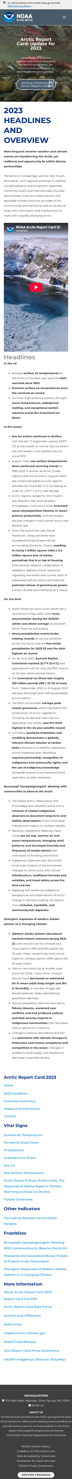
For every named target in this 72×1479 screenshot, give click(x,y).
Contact (10, 1116)
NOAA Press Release (20, 1342)
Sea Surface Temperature (24, 1173)
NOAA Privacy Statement (36, 1465)
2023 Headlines (15, 1093)
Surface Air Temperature (23, 1135)
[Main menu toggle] (64, 17)
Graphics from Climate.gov (24, 1333)
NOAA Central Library (36, 1446)
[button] (36, 1475)
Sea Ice (9, 1165)
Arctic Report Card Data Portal (28, 1307)
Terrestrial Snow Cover (21, 1142)
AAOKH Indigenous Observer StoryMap (34, 1359)
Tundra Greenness (18, 1199)
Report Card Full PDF (20, 1299)
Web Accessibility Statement (36, 1456)
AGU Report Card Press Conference (31, 1351)
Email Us (37, 1405)
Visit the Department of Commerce (44, 1435)
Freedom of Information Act (36, 1451)
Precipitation (14, 1150)
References (13, 1324)
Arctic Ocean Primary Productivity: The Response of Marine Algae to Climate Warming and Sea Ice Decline (34, 1186)
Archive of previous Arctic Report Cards (36, 84)
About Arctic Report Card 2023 (28, 1292)
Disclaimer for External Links (36, 1460)
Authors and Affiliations (22, 1315)
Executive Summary (20, 1101)
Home (8, 1085)
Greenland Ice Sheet (20, 1158)
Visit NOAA (13, 1435)
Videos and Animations (22, 1109)
